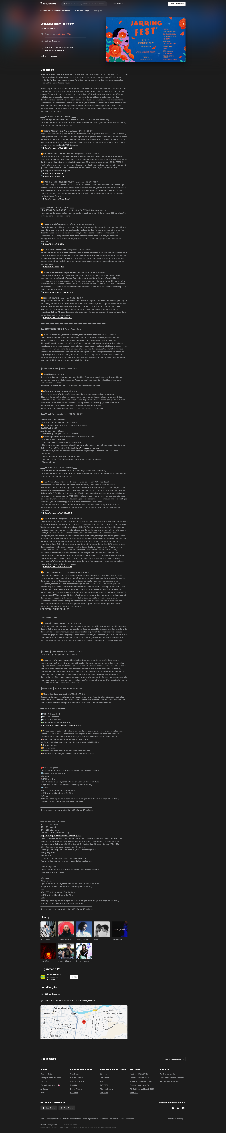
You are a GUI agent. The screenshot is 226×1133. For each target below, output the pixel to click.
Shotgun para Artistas (50, 1077)
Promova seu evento (172, 1059)
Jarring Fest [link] (98, 11)
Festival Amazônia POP (140, 1085)
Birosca (103, 1074)
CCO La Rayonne (52, 994)
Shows (43, 1092)
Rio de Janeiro (76, 1077)
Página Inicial (45, 11)
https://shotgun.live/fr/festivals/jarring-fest (60, 725)
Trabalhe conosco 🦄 (50, 1085)
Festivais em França (81, 11)
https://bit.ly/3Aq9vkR (53, 176)
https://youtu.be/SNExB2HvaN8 (57, 148)
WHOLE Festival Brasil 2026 (142, 1089)
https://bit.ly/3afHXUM (53, 244)
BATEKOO (104, 1085)
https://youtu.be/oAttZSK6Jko (57, 317)
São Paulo (74, 1074)
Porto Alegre (76, 1089)
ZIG (101, 1081)
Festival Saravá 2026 (139, 1077)
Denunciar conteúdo (169, 1081)
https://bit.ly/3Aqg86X (53, 267)
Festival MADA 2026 (139, 1074)
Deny (181, 1124)
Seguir (74, 977)
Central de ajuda (167, 1074)
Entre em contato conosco (171, 1077)
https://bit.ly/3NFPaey (53, 173)
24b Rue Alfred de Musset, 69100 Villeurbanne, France (70, 1000)
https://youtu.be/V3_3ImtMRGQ (58, 292)
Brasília (73, 1085)
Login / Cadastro (177, 4)
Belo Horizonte (77, 1081)
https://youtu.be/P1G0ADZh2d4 (57, 566)
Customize (169, 1124)
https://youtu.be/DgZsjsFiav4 (56, 199)
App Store (50, 1108)
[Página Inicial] (48, 3)
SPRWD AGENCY (51, 28)
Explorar (117, 4)
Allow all (156, 1124)
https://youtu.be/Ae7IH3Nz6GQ (57, 513)
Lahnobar (104, 1077)
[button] (74, 977)
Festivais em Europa (62, 11)
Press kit (44, 1081)
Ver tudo (74, 1092)
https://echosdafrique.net (86, 448)
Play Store (68, 1108)
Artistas (44, 1089)
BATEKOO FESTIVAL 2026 (141, 1081)
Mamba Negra (106, 1089)
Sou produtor (46, 1074)
